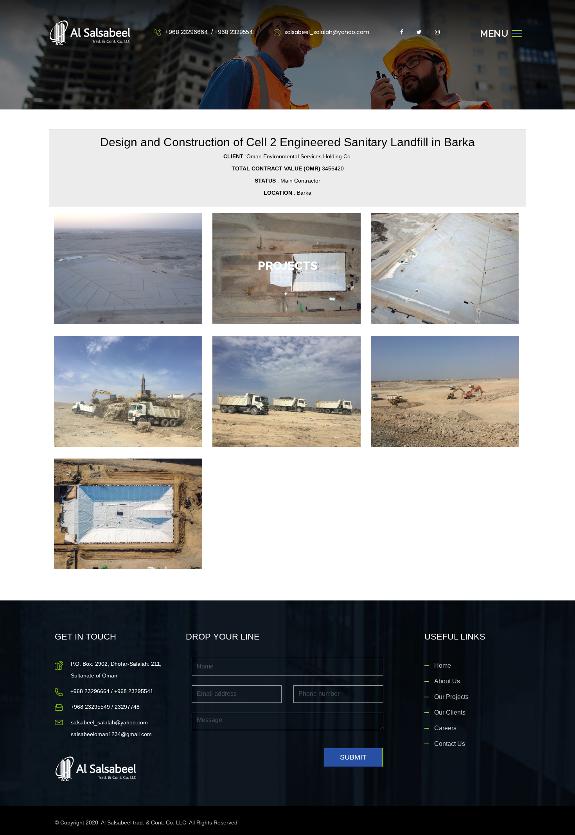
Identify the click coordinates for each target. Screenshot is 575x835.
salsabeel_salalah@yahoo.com (326, 32)
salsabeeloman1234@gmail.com (111, 734)
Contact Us (449, 743)
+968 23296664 (186, 32)
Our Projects (451, 696)
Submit (353, 757)
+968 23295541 (234, 32)
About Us (447, 681)
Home (442, 665)
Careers (445, 728)
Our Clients (449, 712)
